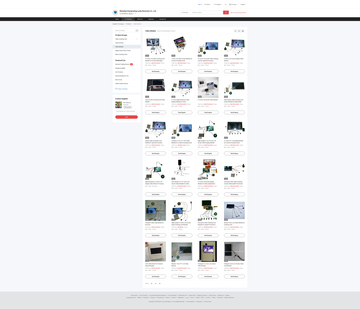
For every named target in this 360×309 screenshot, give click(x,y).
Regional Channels (202, 295)
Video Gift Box (119, 43)
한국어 (192, 297)
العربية (187, 297)
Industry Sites (192, 295)
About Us (140, 19)
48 (159, 283)
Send (126, 117)
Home (117, 19)
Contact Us (162, 19)
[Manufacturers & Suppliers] (124, 4)
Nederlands (181, 297)
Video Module (119, 47)
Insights (227, 295)
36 (155, 283)
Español (139, 297)
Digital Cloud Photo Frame (122, 50)
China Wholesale (172, 295)
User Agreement (190, 301)
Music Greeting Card (121, 54)
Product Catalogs (122, 89)
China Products (143, 295)
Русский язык (160, 297)
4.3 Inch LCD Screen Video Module (208, 100)
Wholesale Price (183, 295)
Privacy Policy (207, 301)
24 (151, 283)
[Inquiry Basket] (226, 4)
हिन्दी (202, 297)
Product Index (212, 295)
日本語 (197, 297)
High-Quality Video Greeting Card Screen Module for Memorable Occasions (233, 102)
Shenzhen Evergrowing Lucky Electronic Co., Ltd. (138, 11)
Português (145, 297)
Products (129, 19)
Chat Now (128, 107)
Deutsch (174, 297)
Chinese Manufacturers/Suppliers (157, 295)
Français (152, 297)
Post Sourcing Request (239, 12)
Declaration (199, 301)
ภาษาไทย (207, 297)
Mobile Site (220, 295)
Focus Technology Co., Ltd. (168, 301)
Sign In (200, 4)
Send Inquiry (155, 71)
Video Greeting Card (121, 39)
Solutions (151, 19)
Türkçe (213, 297)
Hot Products (134, 295)
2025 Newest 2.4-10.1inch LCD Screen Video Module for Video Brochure (180, 184)
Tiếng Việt (220, 297)
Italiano (168, 297)
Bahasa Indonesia (229, 297)
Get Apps (234, 4)
